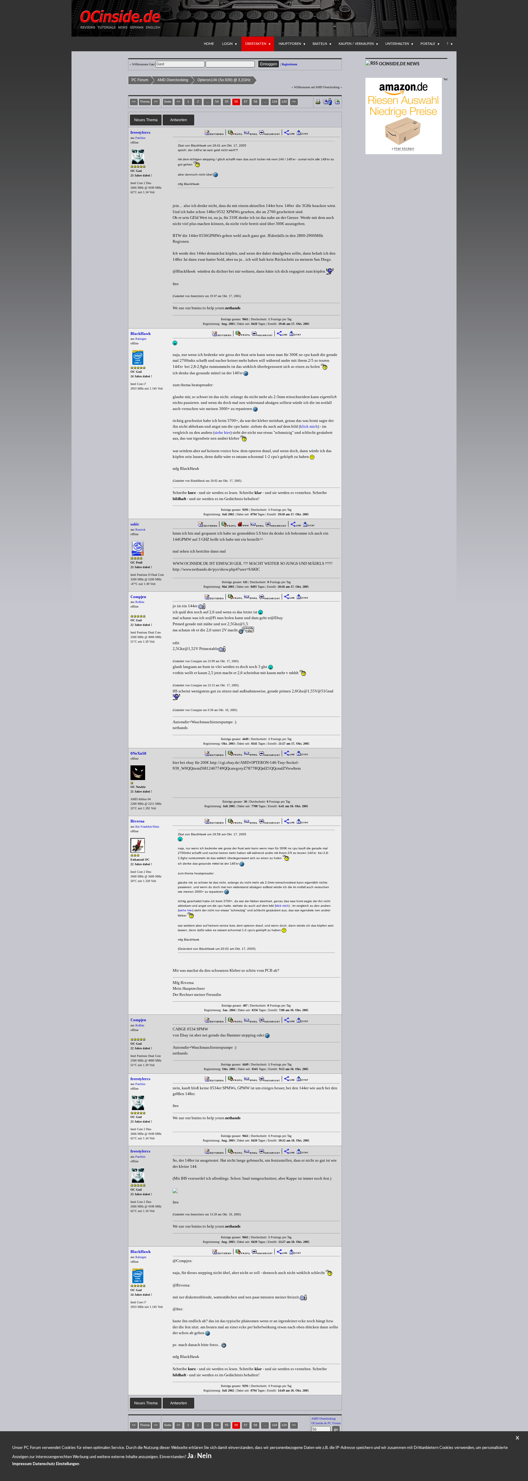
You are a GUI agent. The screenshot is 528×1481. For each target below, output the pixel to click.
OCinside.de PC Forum (326, 1423)
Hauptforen (290, 43)
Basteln (320, 43)
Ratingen (140, 338)
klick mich (309, 426)
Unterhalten (397, 43)
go (336, 1429)
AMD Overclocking (172, 80)
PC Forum (139, 80)
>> (294, 101)
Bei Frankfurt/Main (147, 826)
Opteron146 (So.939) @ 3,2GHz (224, 80)
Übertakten (255, 43)
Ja (190, 1456)
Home (209, 43)
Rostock (140, 529)
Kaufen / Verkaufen (356, 43)
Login (227, 43)
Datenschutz (44, 1464)
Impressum (22, 1464)
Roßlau (139, 602)
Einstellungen (67, 1464)
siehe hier (222, 432)
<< (178, 101)
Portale (427, 43)
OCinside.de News (399, 64)
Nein (204, 1456)
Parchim (140, 138)
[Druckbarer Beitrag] (317, 101)
